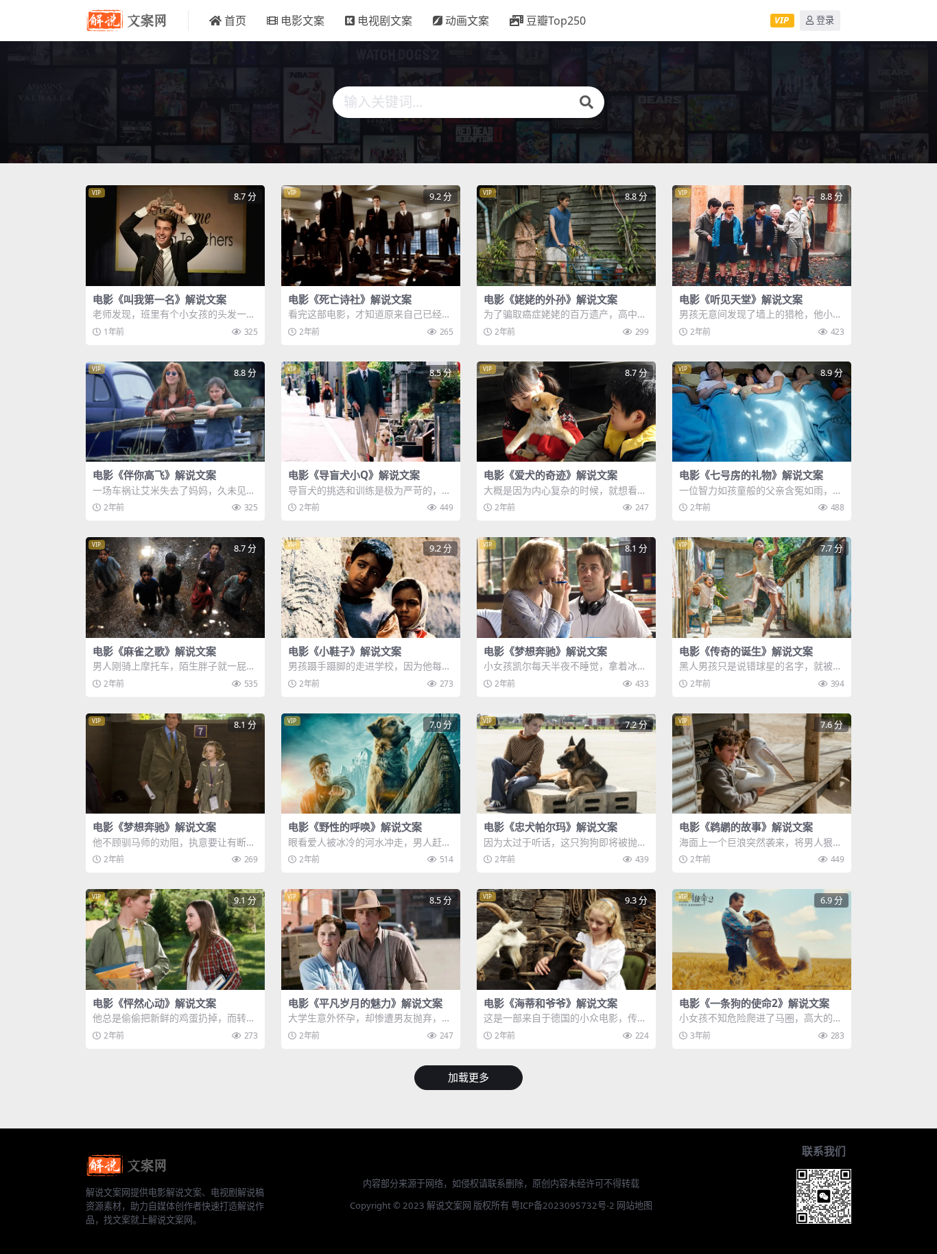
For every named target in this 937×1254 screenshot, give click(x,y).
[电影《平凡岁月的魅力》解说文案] (370, 939)
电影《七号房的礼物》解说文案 (751, 475)
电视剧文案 (384, 20)
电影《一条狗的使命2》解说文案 (754, 1003)
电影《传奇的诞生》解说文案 (746, 651)
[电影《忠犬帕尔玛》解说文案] (566, 763)
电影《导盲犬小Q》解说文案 (354, 475)
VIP (781, 20)
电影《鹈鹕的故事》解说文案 (746, 826)
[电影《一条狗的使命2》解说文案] (761, 939)
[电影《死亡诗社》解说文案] (370, 235)
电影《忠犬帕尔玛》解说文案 (550, 826)
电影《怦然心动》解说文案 (154, 1003)
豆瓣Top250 (556, 20)
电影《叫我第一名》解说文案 (159, 299)
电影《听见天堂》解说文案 (741, 299)
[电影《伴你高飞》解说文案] (175, 412)
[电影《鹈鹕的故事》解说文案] (761, 763)
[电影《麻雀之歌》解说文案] (175, 587)
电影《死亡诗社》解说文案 (350, 299)
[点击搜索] (586, 102)
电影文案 (302, 20)
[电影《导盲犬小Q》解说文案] (370, 412)
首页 (235, 20)
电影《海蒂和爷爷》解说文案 (550, 1003)
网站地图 (634, 1205)
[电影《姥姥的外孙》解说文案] (566, 235)
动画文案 (467, 20)
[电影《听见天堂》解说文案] (761, 235)
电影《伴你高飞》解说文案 (154, 475)
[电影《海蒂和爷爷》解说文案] (566, 939)
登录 (825, 20)
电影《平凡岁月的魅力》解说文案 (365, 1003)
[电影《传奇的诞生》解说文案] (761, 587)
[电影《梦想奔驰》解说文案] (566, 587)
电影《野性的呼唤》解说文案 (355, 826)
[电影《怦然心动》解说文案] (175, 939)
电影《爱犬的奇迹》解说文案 (550, 475)
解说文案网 (449, 1205)
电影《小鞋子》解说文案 (344, 651)
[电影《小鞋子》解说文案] (370, 587)
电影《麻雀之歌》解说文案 (154, 651)
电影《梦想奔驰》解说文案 (545, 651)
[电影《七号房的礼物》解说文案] (761, 412)
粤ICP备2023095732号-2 (563, 1205)
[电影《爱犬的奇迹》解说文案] (566, 412)
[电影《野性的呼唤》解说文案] (370, 763)
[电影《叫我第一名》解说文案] (175, 235)
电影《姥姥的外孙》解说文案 (550, 299)
